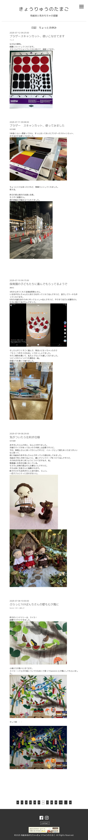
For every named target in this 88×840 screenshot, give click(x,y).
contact (44, 823)
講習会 (12, 288)
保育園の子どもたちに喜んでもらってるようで (38, 284)
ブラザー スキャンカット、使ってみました (37, 126)
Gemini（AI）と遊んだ (17, 608)
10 (61, 802)
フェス (12, 40)
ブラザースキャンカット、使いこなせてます (37, 36)
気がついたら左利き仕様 (25, 437)
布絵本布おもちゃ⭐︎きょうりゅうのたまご (38, 835)
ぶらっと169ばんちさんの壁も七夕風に (34, 604)
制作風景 (13, 129)
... (66, 802)
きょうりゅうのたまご (44, 9)
